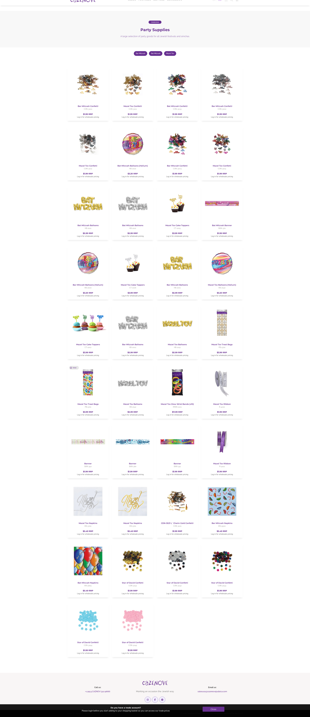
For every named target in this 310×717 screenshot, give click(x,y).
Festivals (145, 5)
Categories (174, 5)
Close (213, 709)
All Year (159, 5)
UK (214, 5)
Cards (132, 5)
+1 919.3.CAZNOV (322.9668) (97, 691)
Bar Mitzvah (140, 53)
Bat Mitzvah (155, 53)
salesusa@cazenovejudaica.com (212, 691)
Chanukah (155, 22)
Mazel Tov (170, 53)
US (219, 5)
